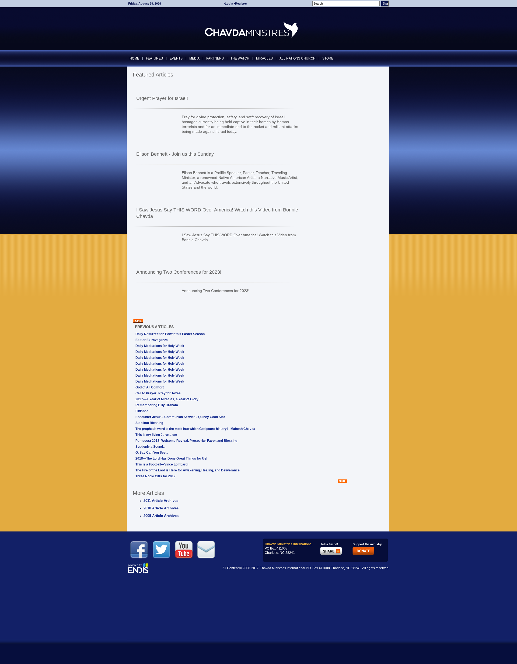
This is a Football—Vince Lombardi (161, 464)
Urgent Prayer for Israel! (162, 98)
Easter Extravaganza (151, 340)
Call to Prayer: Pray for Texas (158, 393)
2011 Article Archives (161, 501)
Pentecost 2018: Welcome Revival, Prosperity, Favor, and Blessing (186, 441)
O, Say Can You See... (151, 452)
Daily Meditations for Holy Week (159, 346)
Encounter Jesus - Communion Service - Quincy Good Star (180, 417)
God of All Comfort (149, 387)
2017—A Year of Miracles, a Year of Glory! (167, 399)
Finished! (142, 411)
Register (241, 3)
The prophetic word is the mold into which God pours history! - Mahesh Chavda (195, 429)
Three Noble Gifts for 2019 (155, 476)
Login (229, 3)
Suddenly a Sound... (150, 447)
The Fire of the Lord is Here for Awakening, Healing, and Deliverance (187, 470)
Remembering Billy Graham (156, 405)
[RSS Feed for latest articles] (342, 482)
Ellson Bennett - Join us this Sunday (175, 154)
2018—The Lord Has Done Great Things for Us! (171, 458)
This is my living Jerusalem (156, 435)
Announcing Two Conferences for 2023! (178, 272)
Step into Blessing (149, 423)
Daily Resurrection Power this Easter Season (170, 334)
